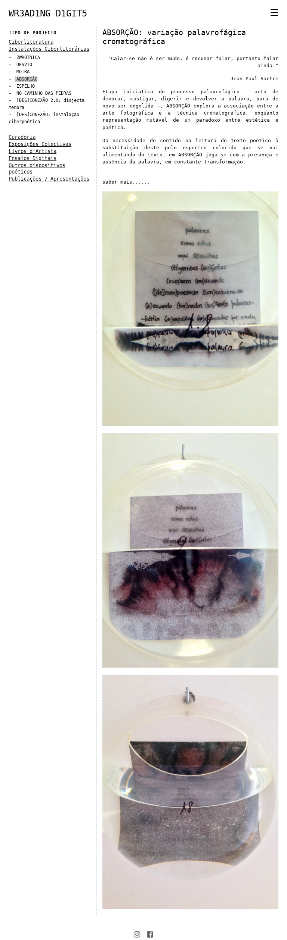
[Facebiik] (150, 934)
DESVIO (24, 64)
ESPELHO (25, 86)
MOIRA (23, 71)
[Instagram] (137, 934)
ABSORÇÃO (26, 79)
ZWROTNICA (28, 57)
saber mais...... (126, 182)
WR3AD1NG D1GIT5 (48, 13)
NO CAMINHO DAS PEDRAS (43, 93)
